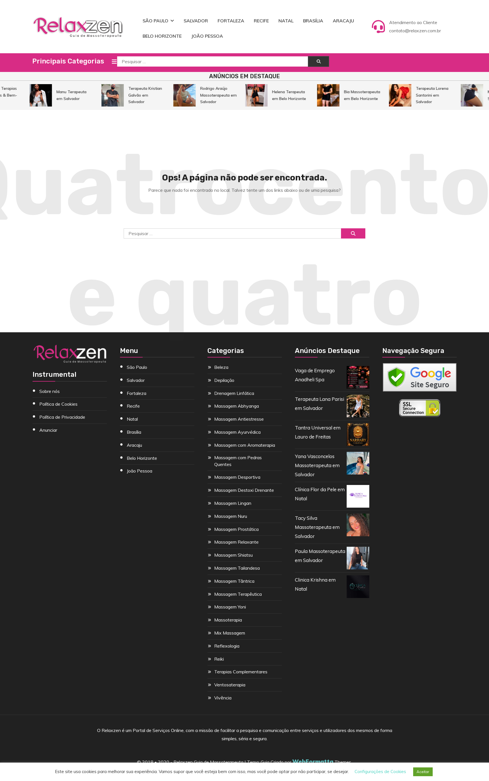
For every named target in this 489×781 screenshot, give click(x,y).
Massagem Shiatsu (233, 555)
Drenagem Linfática (234, 393)
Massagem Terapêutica (238, 594)
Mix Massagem (229, 633)
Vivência (222, 698)
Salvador (196, 21)
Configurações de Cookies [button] (380, 771)
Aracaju (343, 21)
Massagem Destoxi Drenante (244, 490)
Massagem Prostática (236, 529)
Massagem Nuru (230, 516)
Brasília (313, 21)
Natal (285, 21)
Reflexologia (226, 646)
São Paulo (155, 21)
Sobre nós (49, 391)
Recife (261, 21)
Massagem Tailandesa (237, 568)
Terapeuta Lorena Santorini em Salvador (426, 95)
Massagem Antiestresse (239, 419)
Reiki (219, 659)
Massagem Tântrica (234, 581)
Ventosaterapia (229, 685)
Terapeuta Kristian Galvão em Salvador (139, 95)
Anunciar (48, 430)
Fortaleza (231, 21)
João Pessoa (207, 36)
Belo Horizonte (162, 36)
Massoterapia (228, 620)
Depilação (224, 380)
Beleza (221, 367)
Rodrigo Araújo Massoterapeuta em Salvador (212, 95)
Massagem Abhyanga (236, 406)
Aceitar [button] (423, 771)
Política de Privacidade (62, 417)
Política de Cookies (58, 404)
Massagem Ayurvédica (237, 432)
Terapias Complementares (240, 671)
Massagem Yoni (230, 607)
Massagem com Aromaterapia (244, 445)
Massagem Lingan (232, 503)
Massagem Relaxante (236, 542)
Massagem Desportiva (237, 477)
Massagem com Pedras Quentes (238, 461)
